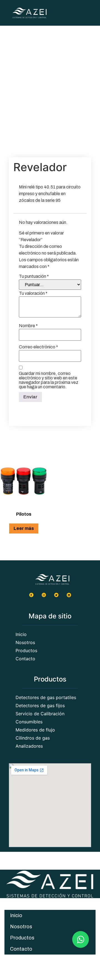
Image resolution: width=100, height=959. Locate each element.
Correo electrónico (38, 347)
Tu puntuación (34, 276)
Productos (22, 938)
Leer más (24, 528)
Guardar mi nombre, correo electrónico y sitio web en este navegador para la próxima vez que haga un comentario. (48, 380)
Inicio (16, 915)
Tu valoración (33, 293)
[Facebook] (31, 594)
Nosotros (21, 926)
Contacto (21, 949)
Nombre (28, 326)
